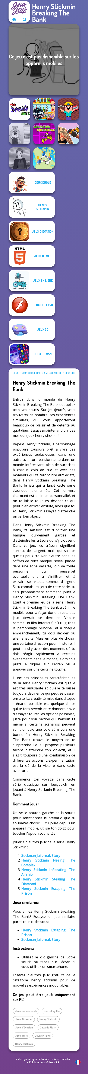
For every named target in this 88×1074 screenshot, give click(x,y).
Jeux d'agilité (54, 372)
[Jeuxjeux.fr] (14, 19)
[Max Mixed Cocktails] (44, 109)
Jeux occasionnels (32, 372)
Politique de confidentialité (44, 1062)
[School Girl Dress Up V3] (19, 133)
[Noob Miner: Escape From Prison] (68, 109)
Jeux (15, 372)
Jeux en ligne (43, 1035)
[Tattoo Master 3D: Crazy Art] (68, 133)
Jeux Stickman (73, 372)
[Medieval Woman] (19, 158)
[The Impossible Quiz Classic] (19, 109)
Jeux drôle (21, 1035)
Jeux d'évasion (24, 1027)
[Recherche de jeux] (24, 19)
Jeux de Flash (48, 1027)
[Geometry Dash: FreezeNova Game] (44, 133)
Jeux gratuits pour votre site (33, 1059)
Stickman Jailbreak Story (40, 855)
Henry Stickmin (48, 1019)
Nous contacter (62, 1059)
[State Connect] (44, 158)
